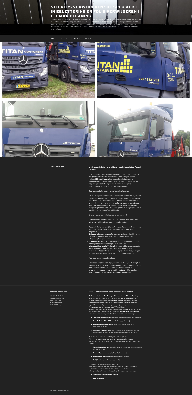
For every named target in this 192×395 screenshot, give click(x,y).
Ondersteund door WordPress (59, 390)
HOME (53, 38)
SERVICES (62, 38)
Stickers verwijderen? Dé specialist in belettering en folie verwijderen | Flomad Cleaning (95, 11)
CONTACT (88, 38)
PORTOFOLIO (75, 38)
